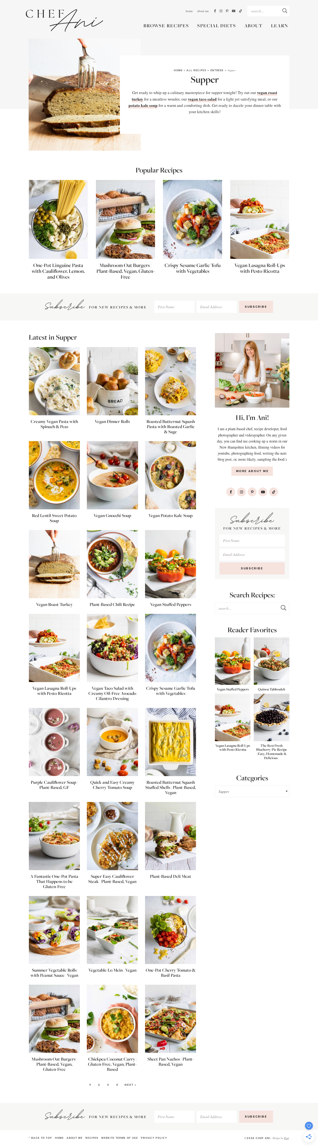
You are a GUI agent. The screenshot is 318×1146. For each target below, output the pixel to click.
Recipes (91, 1138)
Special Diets (216, 26)
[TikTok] (240, 11)
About (253, 26)
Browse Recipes (166, 26)
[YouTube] (233, 11)
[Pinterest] (227, 11)
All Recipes (196, 70)
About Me (203, 11)
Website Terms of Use (119, 1138)
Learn (279, 26)
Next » (130, 1085)
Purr (286, 1138)
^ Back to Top (40, 1138)
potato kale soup (143, 105)
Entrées (217, 70)
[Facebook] (215, 11)
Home (189, 11)
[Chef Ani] (64, 20)
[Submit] (284, 11)
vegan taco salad (202, 99)
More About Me (252, 471)
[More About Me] (252, 370)
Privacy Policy (154, 1138)
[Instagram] (221, 11)
